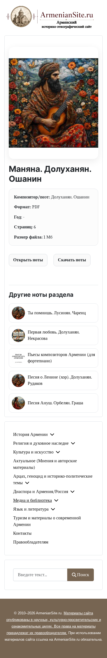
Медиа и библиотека (32, 500)
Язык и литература (31, 509)
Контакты (22, 533)
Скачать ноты (72, 259)
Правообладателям (30, 542)
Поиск (83, 574)
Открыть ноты (28, 259)
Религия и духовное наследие (41, 443)
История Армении (30, 434)
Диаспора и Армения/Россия (40, 491)
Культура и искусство (33, 452)
